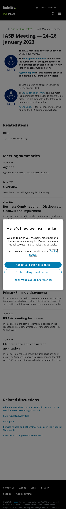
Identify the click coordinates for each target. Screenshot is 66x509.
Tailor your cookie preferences (33, 280)
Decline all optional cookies (33, 272)
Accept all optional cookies (33, 264)
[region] (33, 254)
